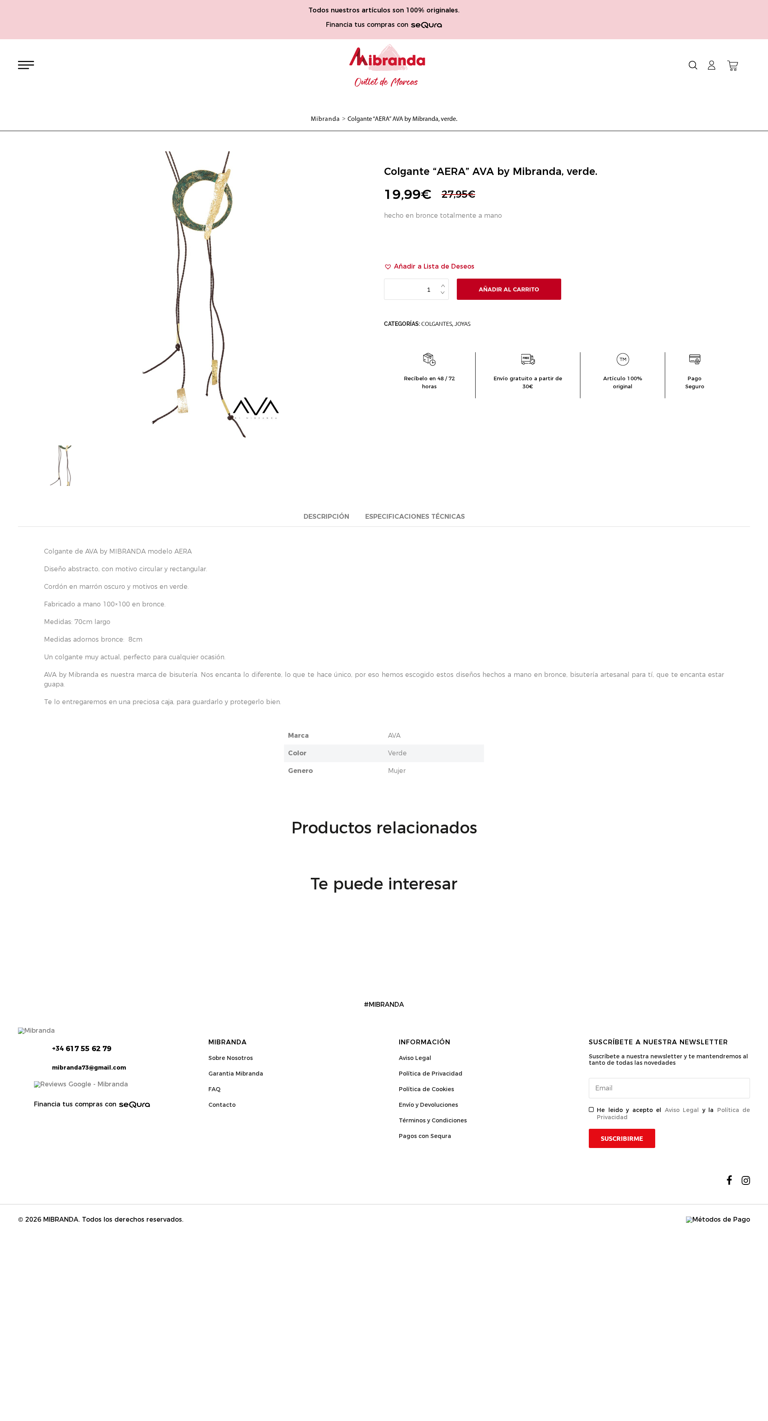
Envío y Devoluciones (428, 1104)
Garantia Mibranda (235, 1073)
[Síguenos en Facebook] (729, 1180)
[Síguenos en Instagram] (746, 1180)
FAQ (214, 1089)
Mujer (397, 771)
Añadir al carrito (509, 289)
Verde (397, 753)
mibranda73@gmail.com (89, 1067)
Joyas (462, 324)
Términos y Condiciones (433, 1120)
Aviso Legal (415, 1058)
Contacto (222, 1104)
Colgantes (436, 324)
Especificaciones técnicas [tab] (415, 516)
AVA (394, 735)
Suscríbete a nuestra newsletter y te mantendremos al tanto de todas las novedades (668, 1059)
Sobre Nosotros (230, 1058)
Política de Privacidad (430, 1073)
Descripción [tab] (326, 516)
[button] (429, 267)
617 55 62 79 (81, 1048)
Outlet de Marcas (386, 82)
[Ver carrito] (732, 65)
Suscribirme (622, 1138)
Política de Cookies (426, 1089)
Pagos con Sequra (425, 1136)
